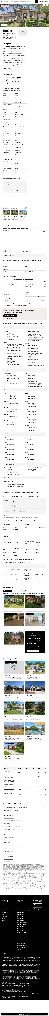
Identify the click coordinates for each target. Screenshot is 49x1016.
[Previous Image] (6, 601)
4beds (4, 33)
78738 (9, 38)
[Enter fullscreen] (44, 231)
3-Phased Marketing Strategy (23, 910)
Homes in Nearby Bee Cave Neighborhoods (15, 807)
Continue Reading (7, 68)
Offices (3, 918)
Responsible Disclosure (12, 958)
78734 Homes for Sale (8, 853)
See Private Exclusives (33, 650)
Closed (16, 93)
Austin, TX (5, 38)
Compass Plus (20, 926)
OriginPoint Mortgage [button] (19, 279)
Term (4, 292)
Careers (3, 914)
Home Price (5, 298)
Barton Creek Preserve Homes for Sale (11, 813)
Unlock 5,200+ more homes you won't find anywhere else (34, 641)
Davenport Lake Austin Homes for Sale (12, 820)
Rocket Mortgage (29, 279)
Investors (4, 910)
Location (21, 590)
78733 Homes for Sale (8, 851)
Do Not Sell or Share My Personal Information (12, 957)
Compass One (20, 914)
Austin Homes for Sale (8, 837)
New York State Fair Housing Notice (9, 989)
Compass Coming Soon (22, 908)
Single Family (17, 106)
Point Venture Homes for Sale (10, 839)
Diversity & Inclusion (21, 930)
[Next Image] (22, 601)
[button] (1, 1)
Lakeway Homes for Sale (9, 832)
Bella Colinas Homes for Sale (9, 815)
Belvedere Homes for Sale (9, 818)
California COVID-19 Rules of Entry (19, 960)
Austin (18, 228)
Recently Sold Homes (22, 947)
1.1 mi (42, 570)
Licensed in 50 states (6, 997)
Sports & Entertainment (22, 939)
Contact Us (4, 916)
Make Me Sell (20, 916)
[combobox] (23, 1)
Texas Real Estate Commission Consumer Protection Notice (13, 986)
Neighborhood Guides (22, 932)
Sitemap (19, 949)
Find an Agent (20, 920)
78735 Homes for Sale (8, 856)
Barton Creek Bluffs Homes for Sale (11, 810)
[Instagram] (3, 953)
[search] (36, 1)
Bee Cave (22, 228)
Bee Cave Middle (14, 574)
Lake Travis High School (15, 579)
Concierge (19, 904)
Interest (27, 292)
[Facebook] (5, 953)
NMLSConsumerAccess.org (22, 996)
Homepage (5, 228)
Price (15, 590)
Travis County (18, 116)
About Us (4, 904)
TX (9, 228)
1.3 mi (42, 574)
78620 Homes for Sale (8, 859)
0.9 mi (42, 579)
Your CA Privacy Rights (34, 960)
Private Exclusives (21, 906)
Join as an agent (5, 912)
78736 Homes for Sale (8, 848)
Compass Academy (21, 924)
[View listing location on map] (23, 32)
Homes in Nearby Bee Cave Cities (13, 827)
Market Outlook (20, 912)
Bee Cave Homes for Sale (9, 834)
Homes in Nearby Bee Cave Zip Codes (14, 846)
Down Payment (28, 298)
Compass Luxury (21, 918)
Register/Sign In (44, 1)
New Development (21, 935)
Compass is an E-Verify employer (24, 958)
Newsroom (4, 920)
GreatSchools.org (23, 581)
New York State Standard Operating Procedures (11, 990)
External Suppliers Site (22, 945)
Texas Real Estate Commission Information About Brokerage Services (15, 985)
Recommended (7, 590)
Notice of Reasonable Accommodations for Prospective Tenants (14, 991)
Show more (6, 823)
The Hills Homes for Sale (9, 829)
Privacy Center (33, 957)
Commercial (20, 937)
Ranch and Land (21, 943)
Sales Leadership (5, 908)
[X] (8, 953)
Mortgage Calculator (22, 922)
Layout (27, 590)
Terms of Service (26, 957)
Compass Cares (20, 928)
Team (3, 906)
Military (19, 941)
